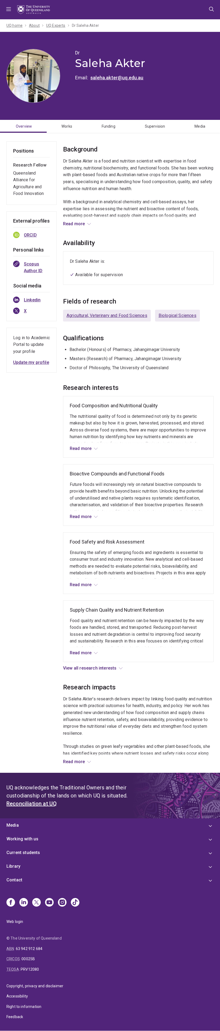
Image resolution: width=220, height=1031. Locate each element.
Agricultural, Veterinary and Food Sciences (107, 315)
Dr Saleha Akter (85, 25)
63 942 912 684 (29, 949)
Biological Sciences (177, 315)
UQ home (14, 25)
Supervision (155, 126)
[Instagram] (62, 903)
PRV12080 (30, 969)
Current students (23, 852)
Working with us (22, 838)
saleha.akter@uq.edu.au (117, 77)
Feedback (14, 1017)
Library (13, 866)
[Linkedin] (23, 903)
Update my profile (31, 362)
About (34, 25)
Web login (14, 921)
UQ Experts (55, 25)
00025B (28, 959)
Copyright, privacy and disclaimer (34, 986)
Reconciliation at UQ (31, 803)
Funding (108, 126)
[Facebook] (10, 903)
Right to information (23, 1006)
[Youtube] (49, 903)
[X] (36, 903)
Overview (24, 126)
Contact (14, 879)
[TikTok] (75, 903)
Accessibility (17, 996)
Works (66, 126)
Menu (8, 9)
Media (200, 126)
